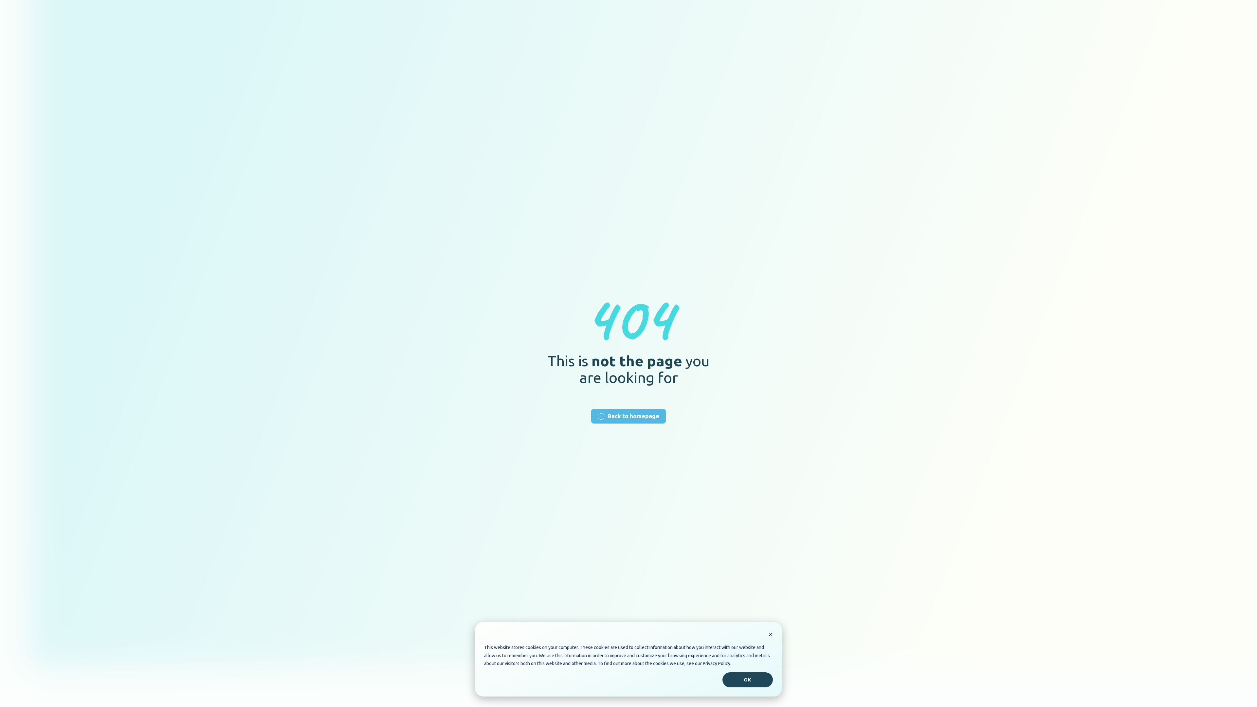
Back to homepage (633, 416)
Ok (747, 679)
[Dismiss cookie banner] (770, 635)
